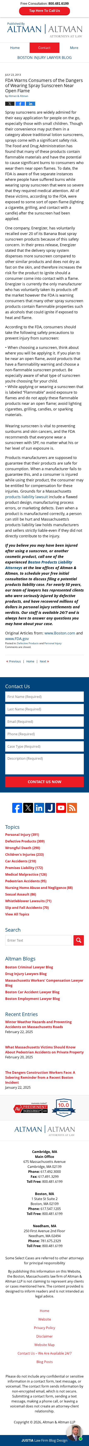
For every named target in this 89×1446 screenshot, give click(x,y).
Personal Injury (52, 643)
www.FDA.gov (17, 638)
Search (78, 940)
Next (44, 661)
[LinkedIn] (39, 808)
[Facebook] (17, 808)
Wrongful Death (22, 848)
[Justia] (50, 808)
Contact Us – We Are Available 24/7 (45, 1353)
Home (15, 47)
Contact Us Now (44, 781)
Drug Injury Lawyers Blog (26, 973)
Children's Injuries (24, 854)
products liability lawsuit (26, 496)
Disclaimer (44, 1336)
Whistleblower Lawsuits (28, 901)
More (74, 47)
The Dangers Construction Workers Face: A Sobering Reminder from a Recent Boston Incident (40, 1077)
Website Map (44, 1345)
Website (44, 1319)
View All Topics (17, 914)
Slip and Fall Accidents (27, 907)
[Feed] (72, 808)
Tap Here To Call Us (44, 10)
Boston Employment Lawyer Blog (32, 998)
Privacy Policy (44, 1328)
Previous (13, 661)
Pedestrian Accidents (25, 881)
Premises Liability (24, 867)
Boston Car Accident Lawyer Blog (32, 992)
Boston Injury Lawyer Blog (44, 29)
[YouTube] (61, 808)
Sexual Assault (20, 894)
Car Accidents (20, 861)
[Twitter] (28, 808)
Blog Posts (44, 1362)
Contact (44, 47)
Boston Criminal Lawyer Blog (29, 967)
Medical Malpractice (26, 874)
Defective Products (28, 643)
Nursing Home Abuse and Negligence (39, 887)
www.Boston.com (59, 632)
